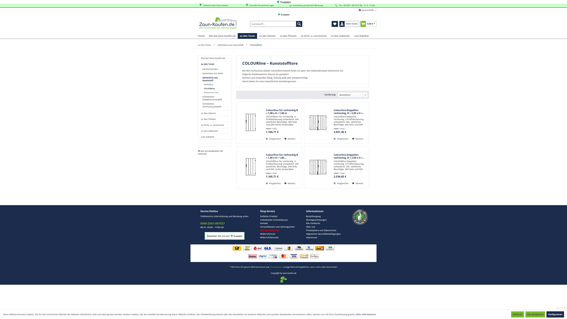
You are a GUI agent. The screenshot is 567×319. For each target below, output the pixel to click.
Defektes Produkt (268, 216)
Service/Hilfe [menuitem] (367, 10)
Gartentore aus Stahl (212, 73)
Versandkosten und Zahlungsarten (277, 226)
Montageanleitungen (316, 219)
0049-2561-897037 (212, 223)
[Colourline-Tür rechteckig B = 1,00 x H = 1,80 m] (250, 123)
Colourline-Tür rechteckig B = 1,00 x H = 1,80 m (282, 112)
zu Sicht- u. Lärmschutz (212, 125)
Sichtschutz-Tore (211, 92)
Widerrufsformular (269, 237)
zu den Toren (207, 64)
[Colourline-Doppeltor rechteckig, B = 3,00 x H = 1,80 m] (318, 123)
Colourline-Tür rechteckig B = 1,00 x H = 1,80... (282, 156)
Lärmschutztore (210, 69)
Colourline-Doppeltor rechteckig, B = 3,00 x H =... (349, 112)
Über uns (310, 226)
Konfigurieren (555, 314)
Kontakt (264, 223)
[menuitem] (276, 24)
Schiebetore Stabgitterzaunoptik (212, 98)
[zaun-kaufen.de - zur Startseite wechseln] (217, 23)
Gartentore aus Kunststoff (210, 79)
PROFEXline (209, 84)
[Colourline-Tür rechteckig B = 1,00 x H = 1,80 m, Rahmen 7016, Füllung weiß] (250, 167)
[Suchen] (299, 24)
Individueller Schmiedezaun (274, 219)
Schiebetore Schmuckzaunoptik (211, 105)
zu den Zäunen (208, 113)
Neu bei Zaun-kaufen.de (213, 58)
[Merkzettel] (335, 24)
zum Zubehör (207, 136)
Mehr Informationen (366, 314)
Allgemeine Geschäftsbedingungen (323, 233)
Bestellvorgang (313, 216)
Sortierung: (330, 94)
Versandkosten (276, 267)
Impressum (311, 237)
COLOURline (209, 88)
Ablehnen (517, 314)
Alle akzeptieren (535, 314)
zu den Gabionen (209, 131)
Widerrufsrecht (267, 233)
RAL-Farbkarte (313, 223)
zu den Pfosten (208, 119)
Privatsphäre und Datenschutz (321, 230)
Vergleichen (274, 138)
